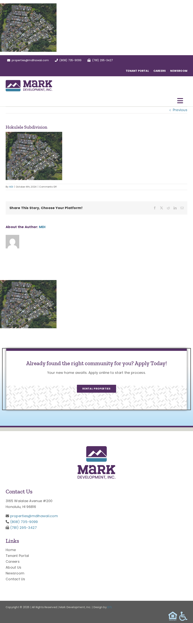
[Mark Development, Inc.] (96, 447)
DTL (109, 607)
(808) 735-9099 (24, 521)
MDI (11, 186)
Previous (180, 110)
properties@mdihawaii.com (34, 516)
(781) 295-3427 (23, 527)
